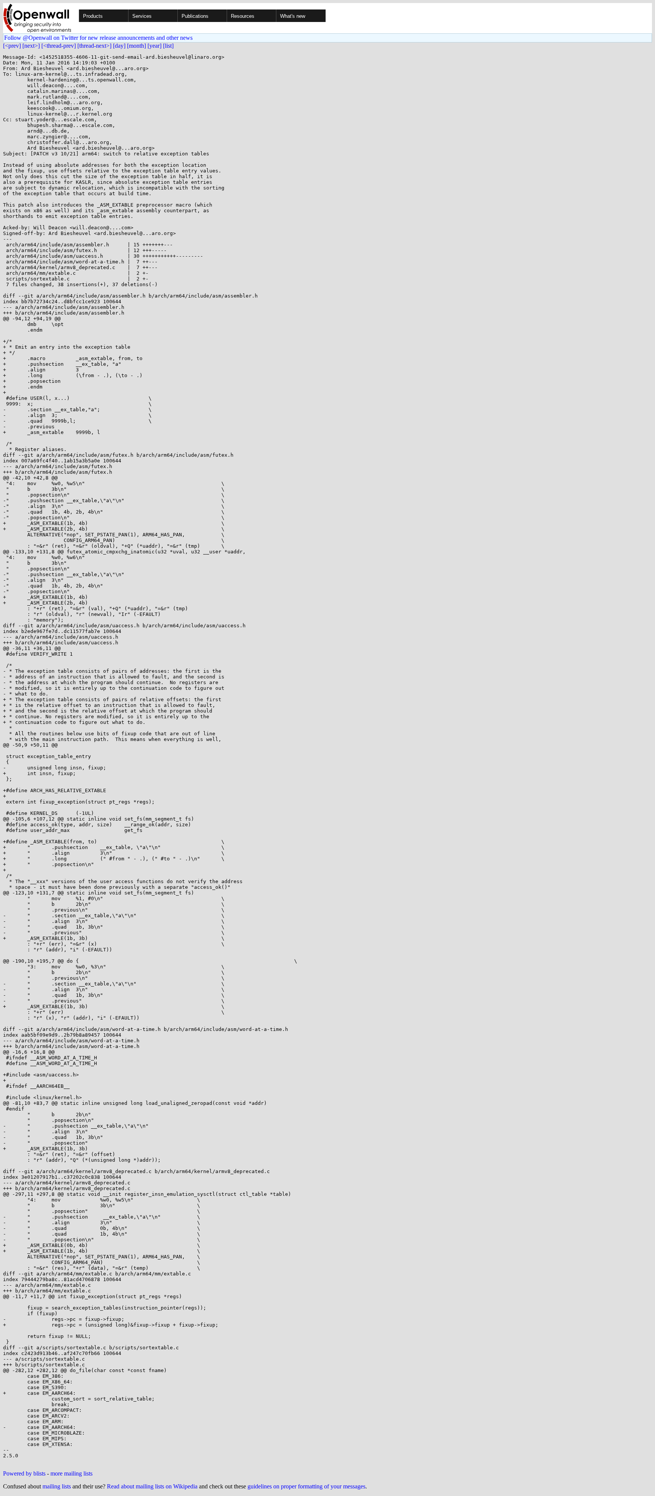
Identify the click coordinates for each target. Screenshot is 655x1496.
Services (142, 16)
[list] (168, 45)
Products (93, 16)
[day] (119, 45)
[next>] (31, 45)
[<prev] (12, 45)
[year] (154, 45)
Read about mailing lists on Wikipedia (152, 1486)
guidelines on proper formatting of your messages (306, 1486)
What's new (292, 16)
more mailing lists (71, 1473)
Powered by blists (24, 1473)
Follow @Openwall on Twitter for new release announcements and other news (98, 37)
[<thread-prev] (58, 45)
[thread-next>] (94, 45)
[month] (136, 45)
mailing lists (56, 1486)
